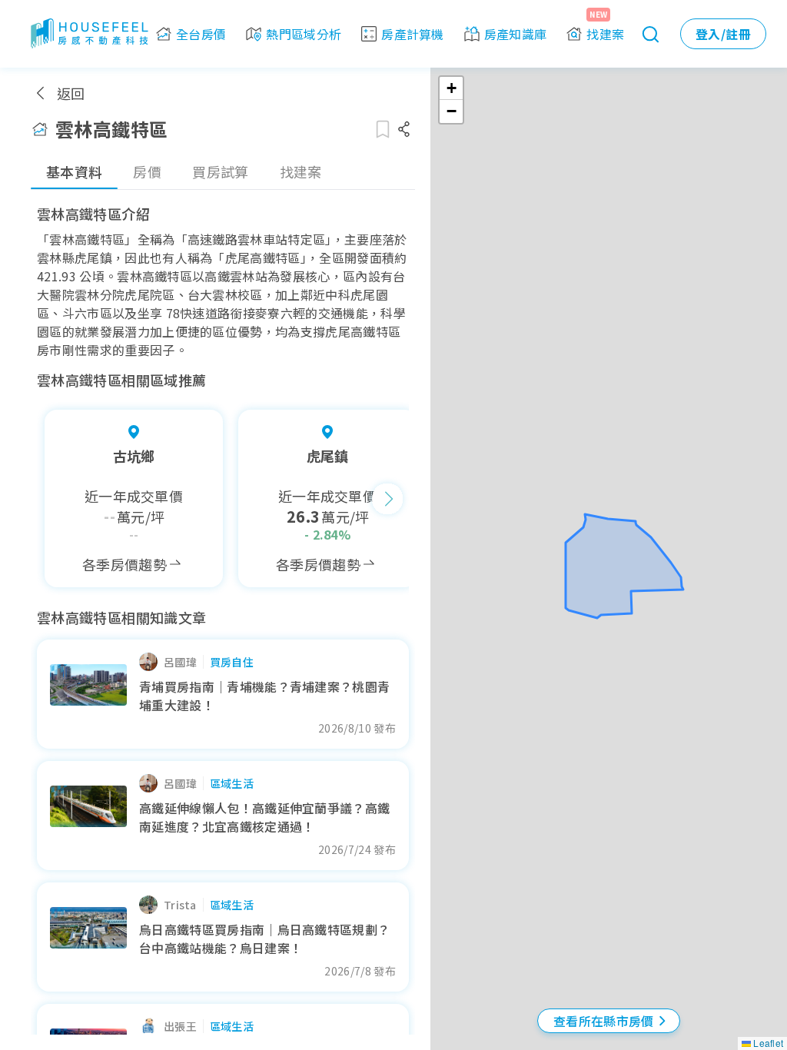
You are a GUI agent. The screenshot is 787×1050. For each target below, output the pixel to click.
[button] (451, 88)
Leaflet (767, 1042)
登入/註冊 (723, 34)
